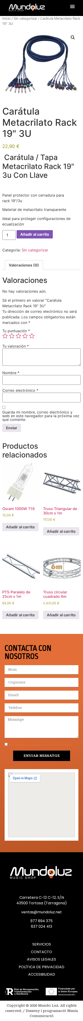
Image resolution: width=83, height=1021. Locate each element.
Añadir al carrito (34, 234)
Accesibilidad (41, 974)
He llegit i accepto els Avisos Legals (41, 744)
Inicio (6, 18)
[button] (72, 6)
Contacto (41, 952)
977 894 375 (41, 921)
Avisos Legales (41, 959)
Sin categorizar (25, 18)
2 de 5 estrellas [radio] (12, 336)
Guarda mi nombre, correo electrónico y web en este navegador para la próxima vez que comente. (40, 415)
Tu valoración (15, 346)
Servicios (41, 944)
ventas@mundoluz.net (41, 912)
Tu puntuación (16, 331)
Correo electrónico (20, 390)
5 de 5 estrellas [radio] (32, 336)
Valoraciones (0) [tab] (24, 265)
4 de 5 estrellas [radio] (25, 336)
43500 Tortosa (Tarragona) (41, 903)
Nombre (10, 373)
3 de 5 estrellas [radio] (18, 336)
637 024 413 (41, 926)
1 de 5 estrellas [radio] (5, 336)
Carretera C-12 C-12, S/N (41, 897)
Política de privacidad (41, 967)
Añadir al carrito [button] (20, 527)
